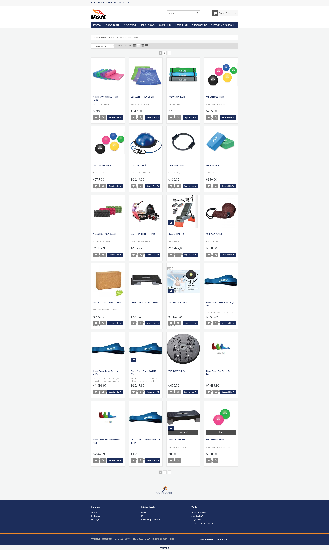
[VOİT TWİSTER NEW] (183, 349)
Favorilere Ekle (96, 117)
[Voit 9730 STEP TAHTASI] (183, 417)
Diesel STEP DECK (176, 234)
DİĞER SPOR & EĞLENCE (199, 25)
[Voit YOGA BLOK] (221, 143)
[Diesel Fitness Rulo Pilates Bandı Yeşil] (108, 417)
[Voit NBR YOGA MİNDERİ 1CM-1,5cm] (108, 74)
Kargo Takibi (196, 519)
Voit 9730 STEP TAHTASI (178, 440)
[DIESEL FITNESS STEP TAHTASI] (146, 280)
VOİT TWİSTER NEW (176, 371)
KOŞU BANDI (97, 25)
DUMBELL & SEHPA (165, 25)
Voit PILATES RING (176, 165)
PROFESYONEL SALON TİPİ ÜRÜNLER (222, 25)
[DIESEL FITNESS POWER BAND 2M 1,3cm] (146, 417)
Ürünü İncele (103, 117)
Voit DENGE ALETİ (138, 165)
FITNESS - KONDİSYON (148, 25)
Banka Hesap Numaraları (150, 519)
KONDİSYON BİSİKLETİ (112, 25)
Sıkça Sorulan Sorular (199, 516)
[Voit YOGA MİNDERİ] (183, 74)
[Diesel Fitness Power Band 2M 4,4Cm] (108, 349)
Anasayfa (94, 512)
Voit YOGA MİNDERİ (176, 97)
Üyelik (143, 512)
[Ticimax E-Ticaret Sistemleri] (164, 548)
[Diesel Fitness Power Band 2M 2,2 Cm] (221, 280)
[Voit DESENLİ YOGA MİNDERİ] (146, 74)
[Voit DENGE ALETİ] (146, 143)
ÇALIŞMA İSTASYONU (130, 25)
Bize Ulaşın (95, 519)
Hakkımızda (95, 516)
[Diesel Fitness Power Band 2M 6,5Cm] (146, 349)
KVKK (143, 516)
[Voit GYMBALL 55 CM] (221, 74)
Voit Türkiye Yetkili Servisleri (202, 523)
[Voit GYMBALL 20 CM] (221, 417)
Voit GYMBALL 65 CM (102, 165)
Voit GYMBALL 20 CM (215, 440)
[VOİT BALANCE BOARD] (183, 280)
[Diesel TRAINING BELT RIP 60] (146, 211)
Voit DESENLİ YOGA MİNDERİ (143, 97)
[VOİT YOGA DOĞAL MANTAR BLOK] (108, 280)
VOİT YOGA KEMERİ (214, 234)
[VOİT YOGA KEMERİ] (221, 211)
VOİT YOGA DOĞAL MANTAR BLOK (107, 302)
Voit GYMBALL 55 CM (215, 97)
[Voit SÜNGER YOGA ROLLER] (108, 211)
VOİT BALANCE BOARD (177, 302)
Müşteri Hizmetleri (198, 512)
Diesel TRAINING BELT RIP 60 (143, 234)
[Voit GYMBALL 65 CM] (108, 143)
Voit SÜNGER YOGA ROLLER (104, 234)
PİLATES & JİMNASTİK (181, 25)
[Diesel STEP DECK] (183, 211)
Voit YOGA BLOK (212, 165)
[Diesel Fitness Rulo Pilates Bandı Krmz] (221, 349)
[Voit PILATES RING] (183, 143)
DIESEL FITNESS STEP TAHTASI (144, 302)
